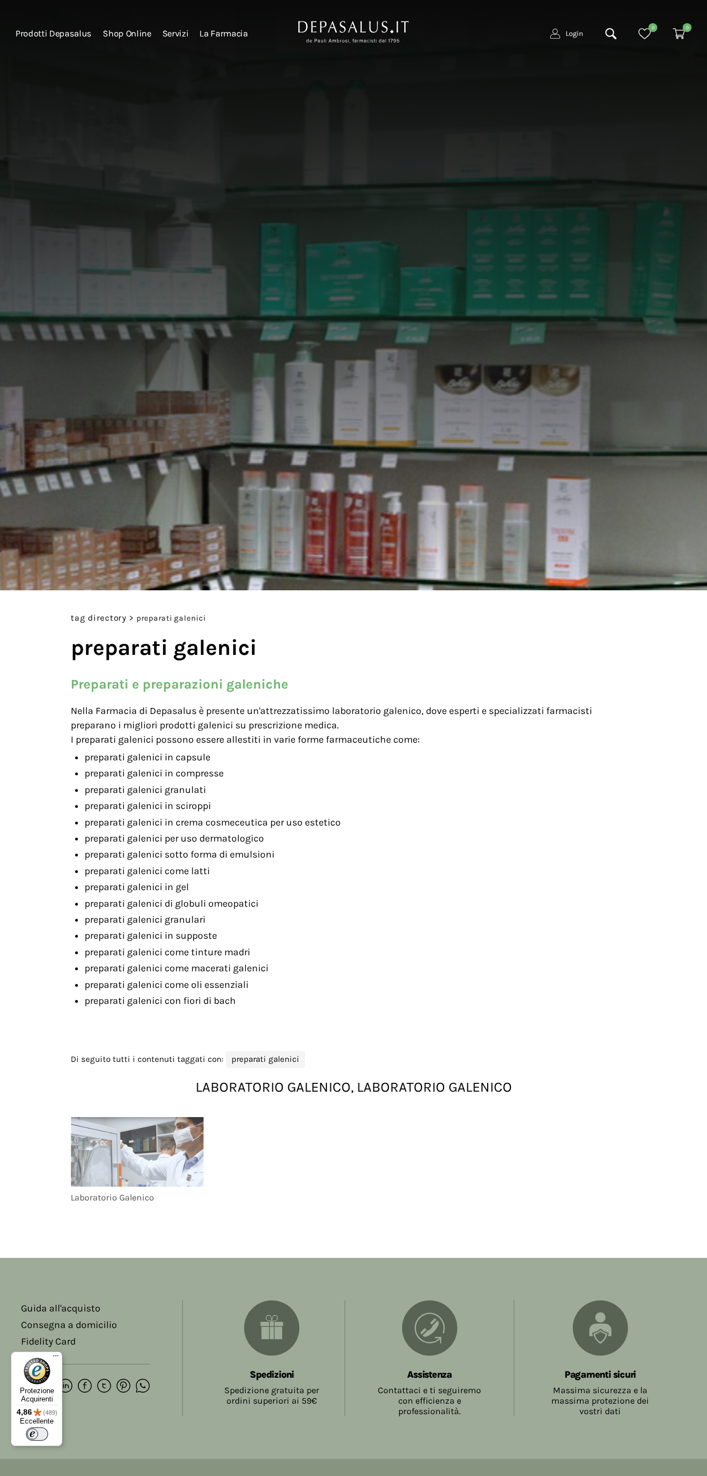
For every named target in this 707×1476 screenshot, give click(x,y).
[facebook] (85, 1386)
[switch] (37, 1434)
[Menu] (55, 1358)
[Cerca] (610, 33)
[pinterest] (123, 1386)
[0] (645, 34)
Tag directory (98, 618)
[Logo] (353, 31)
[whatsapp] (143, 1386)
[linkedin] (65, 1386)
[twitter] (104, 1386)
